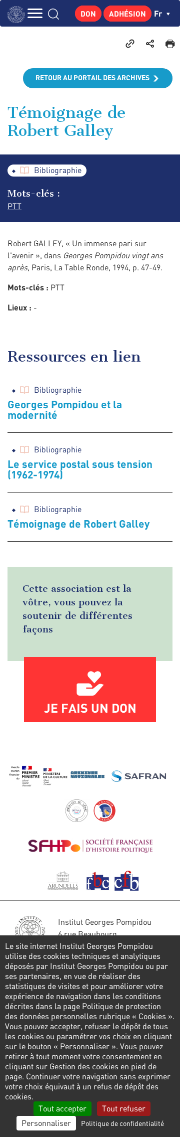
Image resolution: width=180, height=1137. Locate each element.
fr (159, 13)
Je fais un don (90, 707)
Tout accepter (62, 1108)
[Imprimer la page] (170, 43)
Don (88, 13)
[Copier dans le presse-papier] (130, 43)
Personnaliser (46, 1123)
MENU (35, 13)
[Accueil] (19, 13)
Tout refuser (124, 1108)
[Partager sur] (150, 43)
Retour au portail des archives (93, 77)
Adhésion (127, 13)
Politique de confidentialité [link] (122, 1123)
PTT (15, 206)
